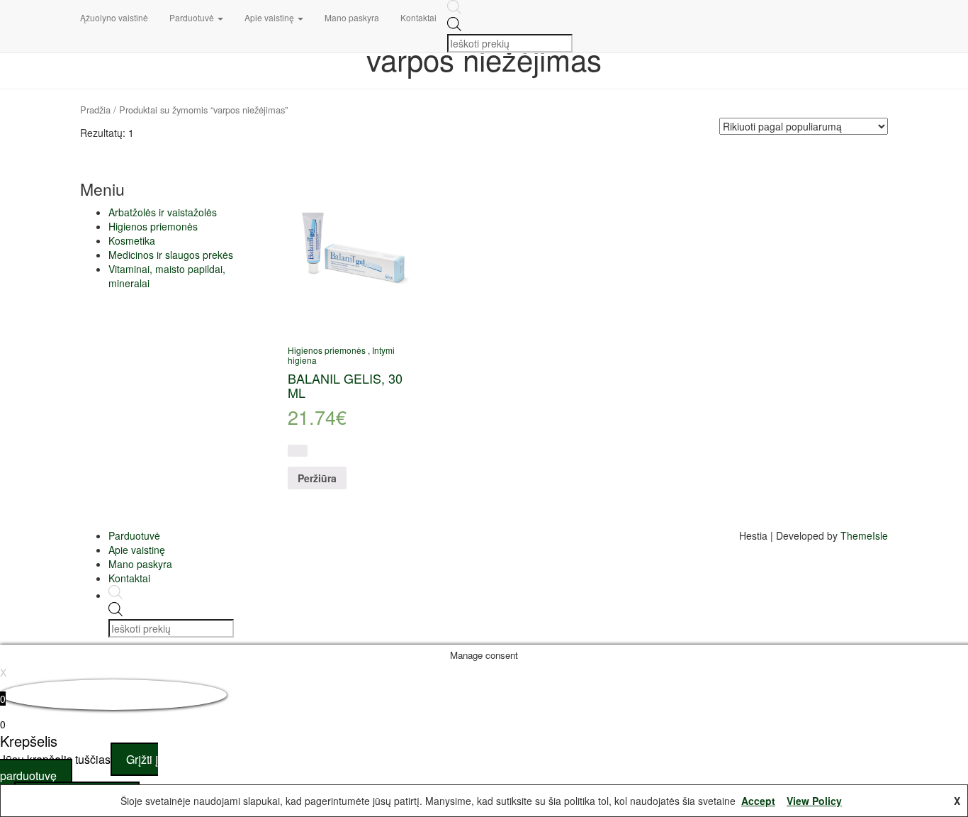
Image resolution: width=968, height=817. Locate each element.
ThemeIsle (864, 535)
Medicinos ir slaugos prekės (170, 255)
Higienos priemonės (153, 226)
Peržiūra (317, 478)
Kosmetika (131, 240)
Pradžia (95, 109)
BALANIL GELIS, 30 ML (345, 385)
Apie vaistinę (270, 17)
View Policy (814, 801)
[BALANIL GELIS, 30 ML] (354, 247)
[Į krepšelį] (298, 451)
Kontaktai (418, 17)
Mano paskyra (352, 17)
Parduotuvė (192, 17)
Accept (758, 801)
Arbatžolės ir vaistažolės (162, 212)
